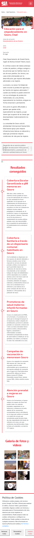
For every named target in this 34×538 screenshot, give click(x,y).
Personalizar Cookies (17, 532)
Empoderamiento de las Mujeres (13, 41)
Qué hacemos (11, 12)
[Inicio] (11, 3)
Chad (4, 47)
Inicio (3, 12)
